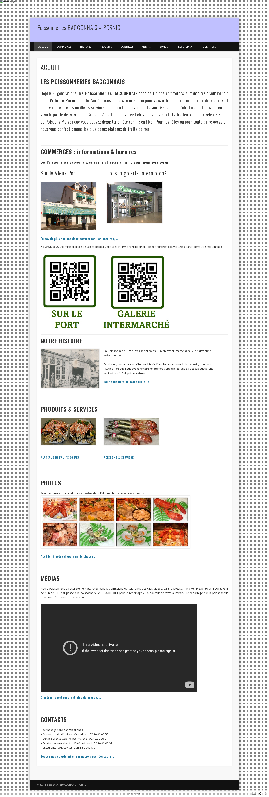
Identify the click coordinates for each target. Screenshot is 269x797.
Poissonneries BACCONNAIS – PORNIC (79, 27)
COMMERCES (64, 46)
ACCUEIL (43, 46)
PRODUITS (106, 46)
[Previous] (260, 793)
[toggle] (254, 793)
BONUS (164, 46)
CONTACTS (209, 46)
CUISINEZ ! (127, 46)
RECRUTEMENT (185, 46)
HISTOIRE (85, 46)
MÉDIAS (146, 46)
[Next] (266, 793)
